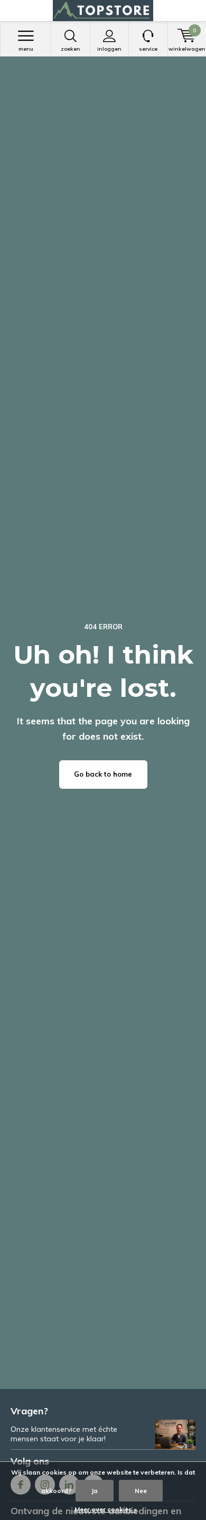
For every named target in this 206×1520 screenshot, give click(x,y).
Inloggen (109, 48)
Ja (94, 1491)
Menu (25, 48)
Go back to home (103, 774)
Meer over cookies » (105, 1509)
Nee (141, 1491)
